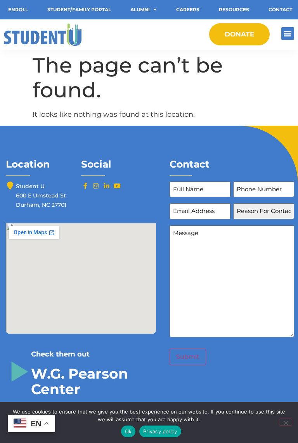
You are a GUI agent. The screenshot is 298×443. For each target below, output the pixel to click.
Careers (187, 9)
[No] (285, 422)
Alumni (140, 9)
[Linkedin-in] (106, 186)
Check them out (60, 354)
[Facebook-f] (85, 186)
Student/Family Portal (79, 9)
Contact (280, 9)
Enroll (18, 9)
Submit (187, 356)
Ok (128, 431)
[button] (287, 33)
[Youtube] (117, 186)
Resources (234, 9)
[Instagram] (96, 186)
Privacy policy (160, 431)
